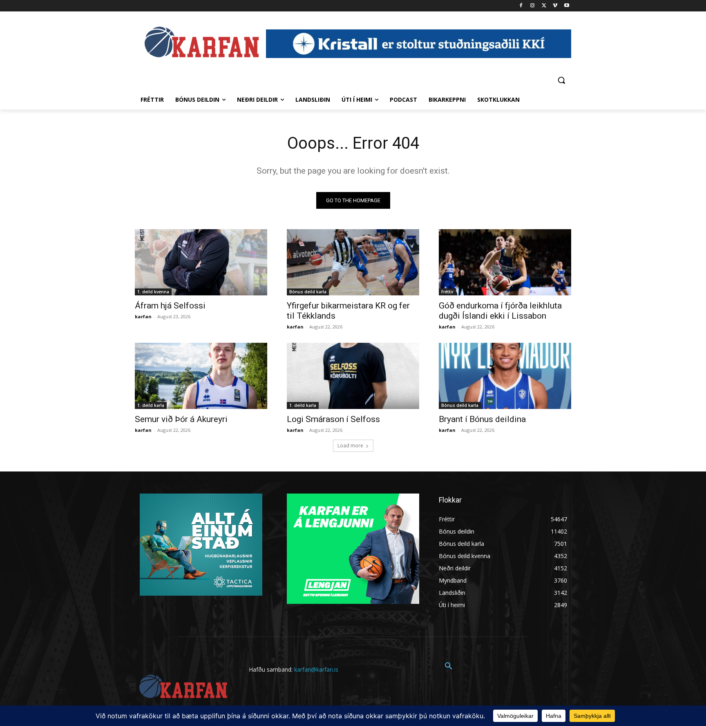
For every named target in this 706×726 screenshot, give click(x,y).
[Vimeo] (555, 6)
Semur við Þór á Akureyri (181, 419)
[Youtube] (566, 6)
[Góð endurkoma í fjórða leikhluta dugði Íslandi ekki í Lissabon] (505, 262)
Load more (350, 445)
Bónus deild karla (307, 292)
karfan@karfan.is (316, 669)
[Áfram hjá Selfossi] (201, 262)
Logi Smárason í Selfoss (333, 419)
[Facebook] (521, 6)
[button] (561, 80)
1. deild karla (150, 405)
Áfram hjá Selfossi (170, 306)
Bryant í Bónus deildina (482, 419)
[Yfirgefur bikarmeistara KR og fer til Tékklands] (353, 262)
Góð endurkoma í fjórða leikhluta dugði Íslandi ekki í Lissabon (500, 311)
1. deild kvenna (153, 292)
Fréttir (447, 292)
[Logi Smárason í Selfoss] (353, 376)
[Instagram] (532, 6)
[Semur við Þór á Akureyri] (201, 376)
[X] (544, 6)
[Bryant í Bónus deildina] (505, 376)
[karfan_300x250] (201, 545)
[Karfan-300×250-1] (353, 549)
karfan (143, 316)
